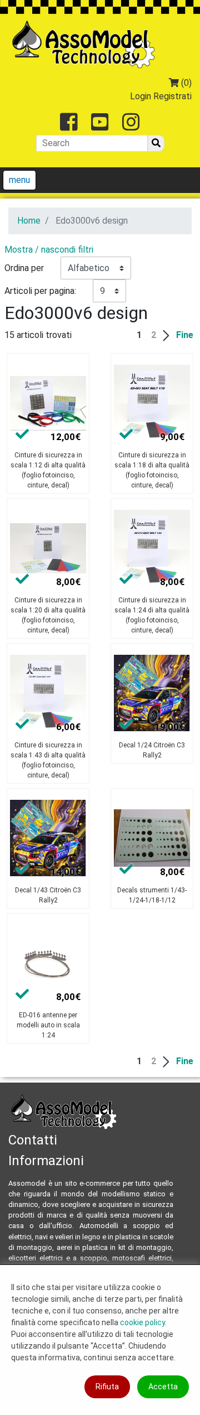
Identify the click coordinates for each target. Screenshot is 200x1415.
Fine (184, 335)
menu (19, 180)
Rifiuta (107, 1386)
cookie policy (142, 1322)
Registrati (172, 96)
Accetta (163, 1386)
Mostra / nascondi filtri (48, 249)
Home (29, 220)
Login (140, 96)
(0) (185, 83)
